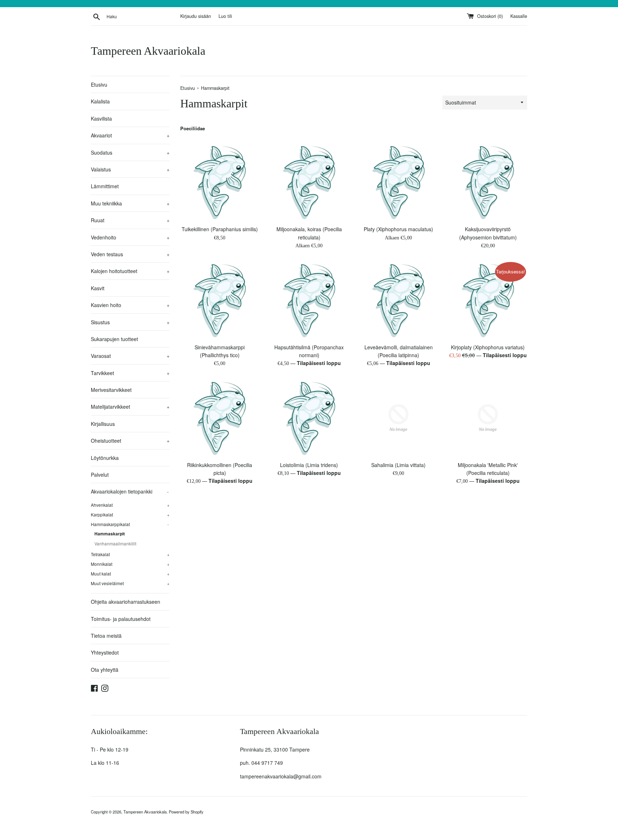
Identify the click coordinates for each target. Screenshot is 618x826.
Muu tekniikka (130, 203)
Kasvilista (101, 118)
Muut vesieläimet (130, 583)
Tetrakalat (130, 554)
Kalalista (100, 101)
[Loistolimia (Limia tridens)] (309, 418)
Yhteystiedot (105, 652)
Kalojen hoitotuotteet (130, 270)
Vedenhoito (130, 237)
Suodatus (130, 152)
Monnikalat (130, 564)
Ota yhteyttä (104, 669)
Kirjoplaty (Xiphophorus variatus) (488, 347)
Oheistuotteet (130, 440)
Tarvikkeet (130, 372)
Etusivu (99, 84)
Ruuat (130, 220)
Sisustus (130, 322)
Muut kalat (130, 573)
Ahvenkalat (130, 505)
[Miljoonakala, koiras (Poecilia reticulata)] (309, 182)
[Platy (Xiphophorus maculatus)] (398, 182)
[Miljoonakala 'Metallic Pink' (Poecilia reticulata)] (487, 418)
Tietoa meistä (106, 635)
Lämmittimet (105, 186)
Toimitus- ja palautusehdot (121, 618)
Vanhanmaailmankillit (115, 543)
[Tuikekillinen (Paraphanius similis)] (219, 182)
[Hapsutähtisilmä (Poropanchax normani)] (309, 300)
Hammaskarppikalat (130, 524)
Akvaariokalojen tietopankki (130, 491)
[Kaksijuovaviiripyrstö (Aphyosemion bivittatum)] (487, 182)
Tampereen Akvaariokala (148, 50)
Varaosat (130, 355)
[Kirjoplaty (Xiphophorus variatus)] (487, 300)
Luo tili (225, 16)
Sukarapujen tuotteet (114, 338)
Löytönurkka (105, 457)
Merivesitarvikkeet (111, 389)
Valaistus (130, 169)
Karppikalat (130, 514)
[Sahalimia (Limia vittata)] (398, 418)
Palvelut (100, 474)
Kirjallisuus (103, 423)
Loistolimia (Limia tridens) (309, 464)
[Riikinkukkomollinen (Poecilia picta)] (219, 418)
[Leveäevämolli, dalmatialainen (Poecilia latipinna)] (398, 300)
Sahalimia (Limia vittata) (398, 464)
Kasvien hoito (130, 304)
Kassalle (518, 16)
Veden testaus (130, 254)
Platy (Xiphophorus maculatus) (398, 229)
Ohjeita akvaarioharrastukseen (125, 601)
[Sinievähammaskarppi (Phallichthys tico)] (219, 300)
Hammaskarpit (109, 534)
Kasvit (97, 288)
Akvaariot (130, 135)
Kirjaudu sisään (195, 16)
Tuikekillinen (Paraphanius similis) (220, 229)
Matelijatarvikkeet (130, 406)
